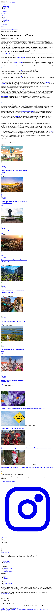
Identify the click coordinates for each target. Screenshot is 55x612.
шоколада (17, 116)
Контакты (5, 578)
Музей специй (4, 96)
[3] (1, 79)
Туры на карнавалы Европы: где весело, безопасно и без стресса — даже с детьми (26, 448)
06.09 (2, 324)
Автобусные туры (7, 568)
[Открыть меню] (3, 2)
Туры (4, 4)
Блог (4, 8)
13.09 (2, 205)
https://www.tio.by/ (5, 593)
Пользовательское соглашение (24, 609)
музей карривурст (25, 89)
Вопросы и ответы (8, 583)
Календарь (6, 7)
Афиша (5, 11)
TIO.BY (3, 608)
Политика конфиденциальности (8, 609)
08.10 (2, 175)
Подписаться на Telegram (9, 481)
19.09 (2, 353)
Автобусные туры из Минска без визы (12, 428)
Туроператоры (6, 562)
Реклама (5, 584)
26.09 (2, 233)
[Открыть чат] (1, 549)
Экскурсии (6, 6)
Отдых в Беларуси (7, 571)
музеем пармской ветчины (23, 70)
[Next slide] (4, 145)
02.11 (2, 264)
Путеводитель (6, 561)
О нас (4, 576)
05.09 (2, 384)
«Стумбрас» (51, 131)
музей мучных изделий (18, 76)
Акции (5, 9)
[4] (1, 102)
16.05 (4, 295)
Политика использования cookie (40, 609)
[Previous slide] (2, 145)
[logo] (10, 2)
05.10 (2, 295)
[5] (1, 121)
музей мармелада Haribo (27, 111)
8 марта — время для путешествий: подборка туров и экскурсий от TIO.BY (24, 408)
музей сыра (27, 104)
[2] (1, 67)
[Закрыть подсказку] (1, 538)
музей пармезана (21, 57)
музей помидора (18, 62)
